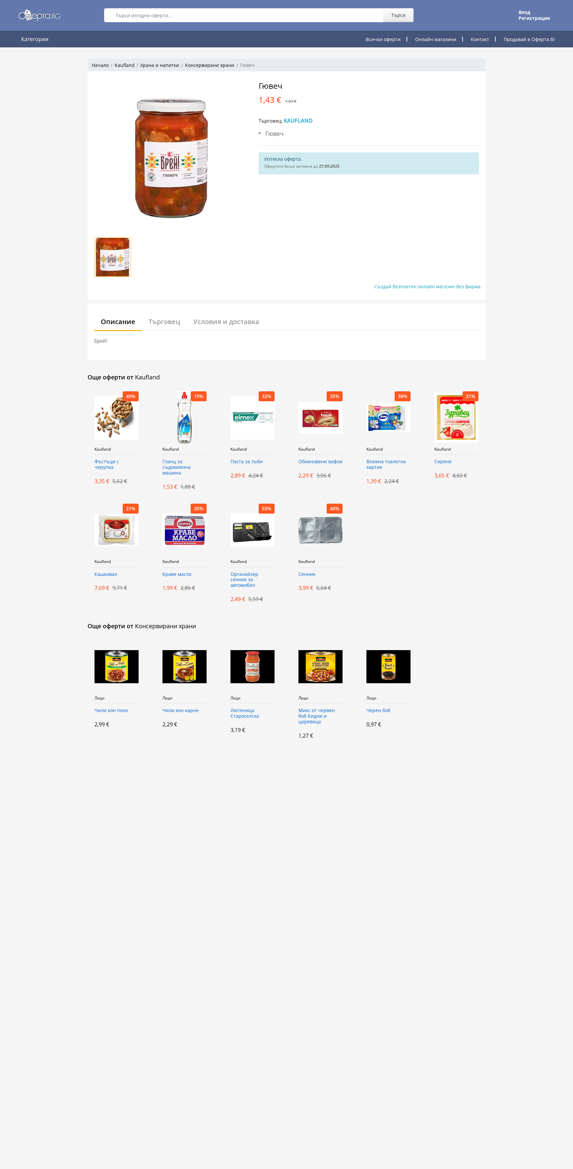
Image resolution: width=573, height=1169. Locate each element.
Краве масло (176, 574)
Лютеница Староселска (244, 713)
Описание (118, 321)
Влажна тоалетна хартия (386, 464)
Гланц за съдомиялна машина (176, 467)
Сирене (443, 462)
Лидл (99, 698)
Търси (398, 15)
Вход (524, 12)
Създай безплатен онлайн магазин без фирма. (428, 286)
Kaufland (125, 65)
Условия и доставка (226, 321)
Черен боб (378, 710)
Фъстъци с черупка (107, 464)
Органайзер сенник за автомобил (244, 580)
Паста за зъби (246, 462)
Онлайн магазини (435, 39)
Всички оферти (383, 39)
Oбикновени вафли (320, 462)
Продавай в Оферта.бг (529, 39)
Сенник (306, 574)
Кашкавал (106, 574)
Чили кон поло (111, 710)
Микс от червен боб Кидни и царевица (316, 716)
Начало (100, 65)
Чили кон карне (180, 710)
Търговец (164, 321)
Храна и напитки (159, 65)
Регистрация (534, 18)
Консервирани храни (209, 65)
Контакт (480, 39)
